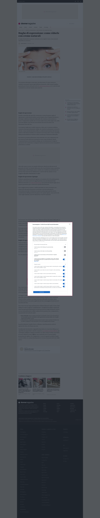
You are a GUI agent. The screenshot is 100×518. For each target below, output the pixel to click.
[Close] (70, 224)
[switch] (64, 247)
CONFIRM (42, 292)
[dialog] (50, 259)
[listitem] (50, 244)
